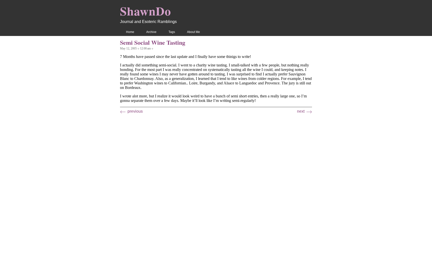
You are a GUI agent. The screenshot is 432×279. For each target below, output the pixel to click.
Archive (151, 32)
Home (130, 32)
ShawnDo (145, 10)
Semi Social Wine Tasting (152, 42)
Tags (171, 32)
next (300, 111)
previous (135, 111)
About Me (193, 32)
